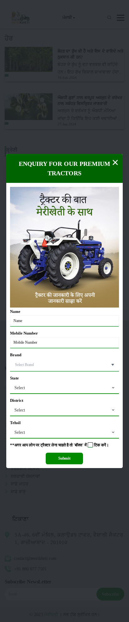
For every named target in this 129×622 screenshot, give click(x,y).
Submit (64, 458)
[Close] (115, 162)
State (14, 378)
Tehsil (15, 423)
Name (15, 311)
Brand (15, 355)
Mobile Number (24, 333)
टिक (97, 445)
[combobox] (64, 388)
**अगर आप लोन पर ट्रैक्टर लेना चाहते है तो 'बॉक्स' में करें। (59, 445)
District (16, 400)
